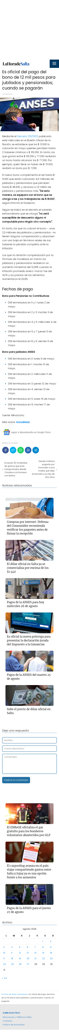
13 (28, 952)
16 (51, 952)
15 (43, 952)
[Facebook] (5, 450)
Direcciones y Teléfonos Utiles (17, 1017)
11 (11, 952)
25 (12, 964)
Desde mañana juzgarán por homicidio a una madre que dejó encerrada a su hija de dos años (43, 469)
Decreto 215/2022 (28, 136)
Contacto (7, 1021)
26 (20, 964)
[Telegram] (35, 450)
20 (28, 958)
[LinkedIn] (28, 450)
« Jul (4, 978)
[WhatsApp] (20, 450)
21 (35, 958)
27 (28, 964)
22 (43, 958)
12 (20, 952)
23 (51, 958)
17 (4, 958)
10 (4, 952)
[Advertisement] (29, 30)
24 (4, 964)
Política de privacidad (13, 1024)
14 (35, 952)
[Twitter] (13, 450)
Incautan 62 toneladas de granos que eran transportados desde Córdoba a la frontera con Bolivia (15, 469)
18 (12, 958)
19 (20, 958)
